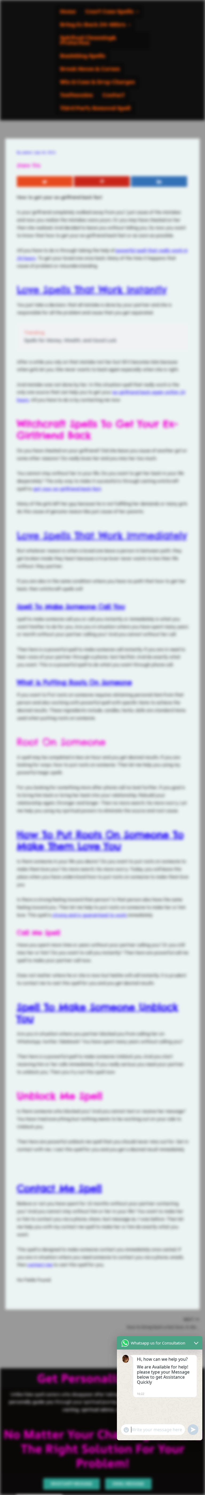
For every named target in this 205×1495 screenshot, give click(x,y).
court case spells (109, 12)
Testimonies (76, 95)
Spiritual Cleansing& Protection (88, 40)
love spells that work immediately (102, 535)
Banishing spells (82, 56)
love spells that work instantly (92, 289)
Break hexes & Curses (90, 69)
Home (68, 12)
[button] (112, 11)
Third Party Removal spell (95, 108)
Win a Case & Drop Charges (97, 82)
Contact (113, 95)
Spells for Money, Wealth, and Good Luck (70, 340)
